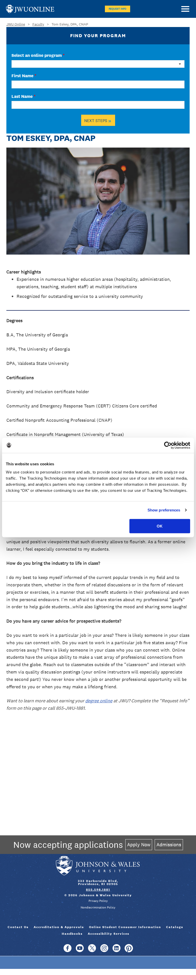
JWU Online (30, 9)
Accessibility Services (108, 934)
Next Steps (97, 120)
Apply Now (138, 844)
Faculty (38, 24)
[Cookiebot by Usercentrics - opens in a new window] (167, 445)
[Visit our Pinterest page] (129, 950)
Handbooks (72, 934)
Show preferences (164, 510)
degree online (98, 701)
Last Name (23, 96)
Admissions (168, 844)
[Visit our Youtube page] (80, 950)
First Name (23, 75)
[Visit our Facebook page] (67, 950)
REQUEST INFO (117, 8)
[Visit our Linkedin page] (116, 950)
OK (160, 526)
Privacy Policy (98, 901)
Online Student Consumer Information (125, 927)
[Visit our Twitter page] (92, 950)
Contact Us (18, 927)
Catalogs (174, 927)
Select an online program (38, 55)
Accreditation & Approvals (59, 927)
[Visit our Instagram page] (104, 950)
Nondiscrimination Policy (98, 907)
